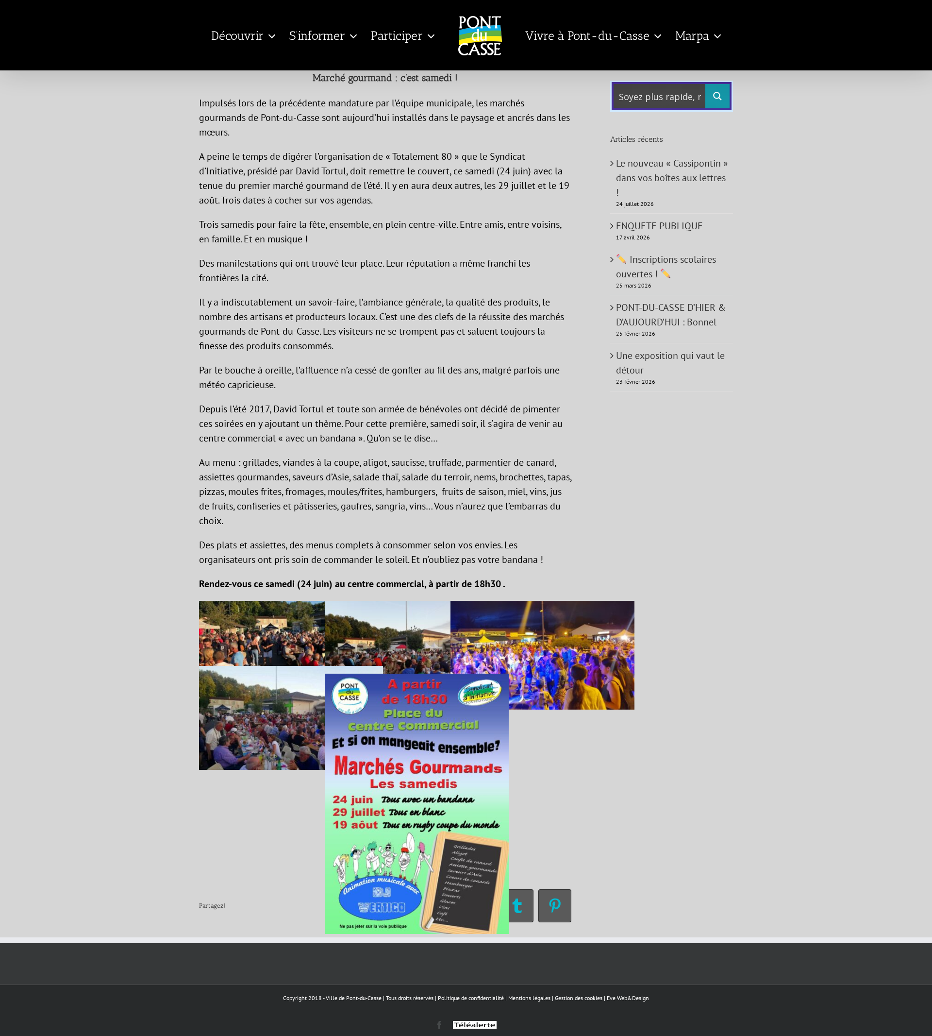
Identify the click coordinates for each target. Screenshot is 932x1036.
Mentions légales (529, 998)
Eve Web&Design (628, 998)
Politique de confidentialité (471, 998)
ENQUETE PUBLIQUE (659, 226)
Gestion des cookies (578, 998)
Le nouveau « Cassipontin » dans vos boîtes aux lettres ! (672, 178)
